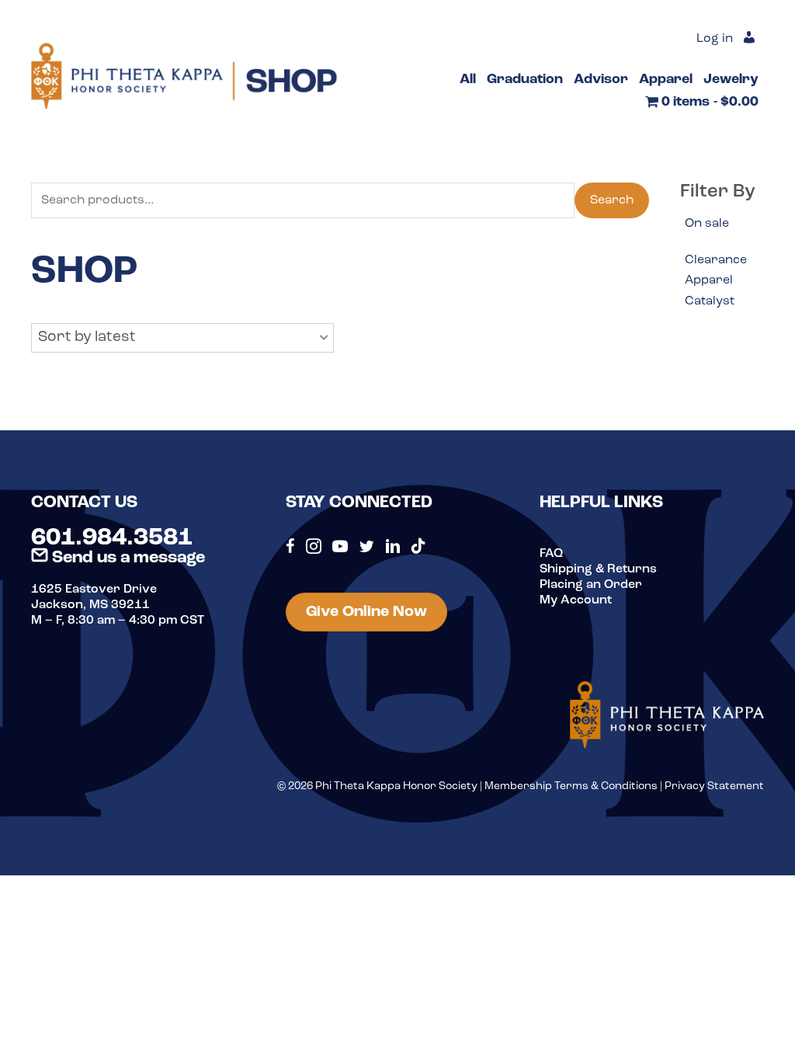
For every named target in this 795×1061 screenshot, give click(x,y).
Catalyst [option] (709, 301)
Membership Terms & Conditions (571, 786)
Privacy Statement (714, 786)
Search (612, 200)
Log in (714, 39)
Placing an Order (591, 585)
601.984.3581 (112, 538)
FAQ (551, 554)
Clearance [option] (716, 260)
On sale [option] (707, 223)
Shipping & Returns (598, 569)
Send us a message (126, 558)
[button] (182, 338)
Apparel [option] (709, 280)
